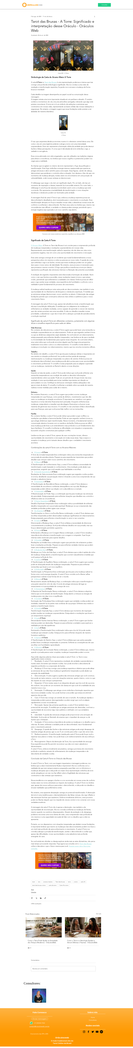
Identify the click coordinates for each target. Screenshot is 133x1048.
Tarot (32, 889)
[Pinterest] (101, 1031)
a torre (76, 882)
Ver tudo (98, 914)
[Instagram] (84, 1031)
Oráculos (33, 892)
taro (39, 882)
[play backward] (34, 996)
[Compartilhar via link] (45, 898)
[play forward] (92, 996)
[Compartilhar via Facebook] (32, 898)
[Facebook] (88, 1031)
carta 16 (83, 882)
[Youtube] (97, 1031)
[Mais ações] (94, 16)
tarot (33, 882)
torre (69, 882)
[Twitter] (92, 1031)
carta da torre (52, 885)
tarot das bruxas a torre (39, 885)
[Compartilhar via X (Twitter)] (36, 898)
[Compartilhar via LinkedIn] (41, 898)
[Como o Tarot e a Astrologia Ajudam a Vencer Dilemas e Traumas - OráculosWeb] (83, 927)
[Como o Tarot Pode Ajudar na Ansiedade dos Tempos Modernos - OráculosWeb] (44, 927)
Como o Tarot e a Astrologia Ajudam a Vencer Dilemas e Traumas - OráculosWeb (82, 942)
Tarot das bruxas (60, 882)
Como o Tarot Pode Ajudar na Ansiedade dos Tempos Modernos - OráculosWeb (43, 942)
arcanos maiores (47, 882)
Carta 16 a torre (64, 885)
